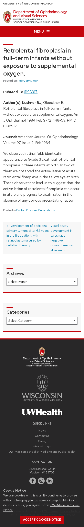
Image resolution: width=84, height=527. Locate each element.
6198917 (31, 91)
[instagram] (41, 481)
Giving (42, 441)
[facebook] (32, 481)
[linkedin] (49, 481)
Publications (46, 210)
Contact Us (42, 436)
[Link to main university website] (42, 402)
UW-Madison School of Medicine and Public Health (42, 451)
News (42, 430)
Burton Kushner (26, 210)
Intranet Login (42, 446)
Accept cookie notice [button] (42, 520)
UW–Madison (28, 3)
